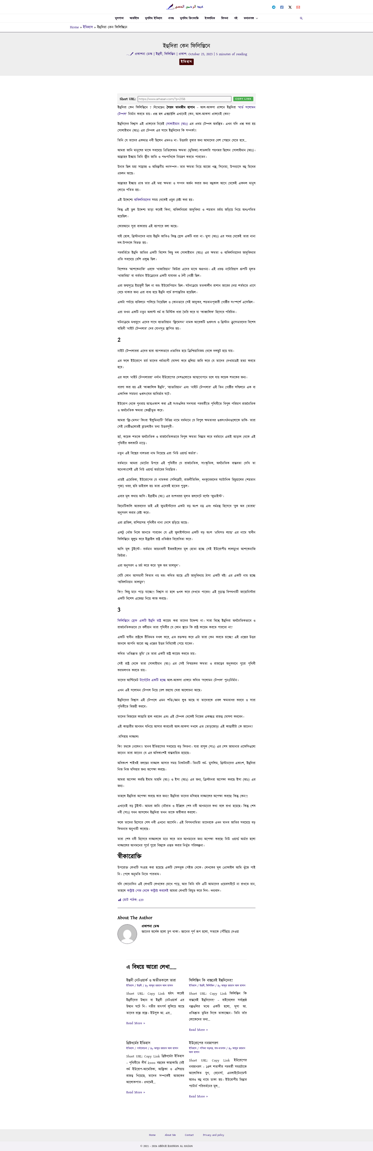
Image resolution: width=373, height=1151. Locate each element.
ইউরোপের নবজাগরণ (203, 1043)
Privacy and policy (213, 1135)
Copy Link (243, 99)
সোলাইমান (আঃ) (177, 124)
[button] (256, 18)
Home (152, 1135)
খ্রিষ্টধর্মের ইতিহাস (138, 1043)
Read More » (135, 1023)
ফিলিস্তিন (169, 54)
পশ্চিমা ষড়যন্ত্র (206, 1048)
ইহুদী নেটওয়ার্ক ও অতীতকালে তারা (151, 980)
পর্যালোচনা (142, 1048)
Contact (189, 1135)
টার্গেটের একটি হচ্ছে (153, 680)
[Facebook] (282, 7)
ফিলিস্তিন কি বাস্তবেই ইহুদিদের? (211, 980)
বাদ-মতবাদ (219, 1048)
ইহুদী (159, 54)
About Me (170, 1135)
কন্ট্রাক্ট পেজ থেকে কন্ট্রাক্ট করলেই (147, 890)
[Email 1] (298, 7)
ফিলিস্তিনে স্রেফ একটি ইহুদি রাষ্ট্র (140, 620)
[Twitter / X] (290, 7)
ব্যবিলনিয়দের (143, 200)
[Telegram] (273, 7)
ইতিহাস (186, 61)
